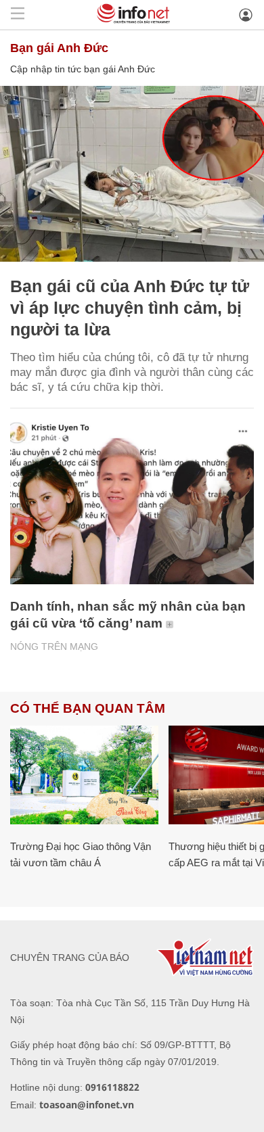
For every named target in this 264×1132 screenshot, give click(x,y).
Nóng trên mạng (54, 646)
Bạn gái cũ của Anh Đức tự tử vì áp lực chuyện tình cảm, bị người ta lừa (129, 308)
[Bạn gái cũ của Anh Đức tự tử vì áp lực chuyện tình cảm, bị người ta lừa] (132, 174)
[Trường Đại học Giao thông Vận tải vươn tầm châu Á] (84, 775)
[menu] (17, 14)
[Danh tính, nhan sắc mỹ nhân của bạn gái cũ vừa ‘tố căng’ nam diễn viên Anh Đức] (132, 503)
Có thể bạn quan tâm (87, 708)
